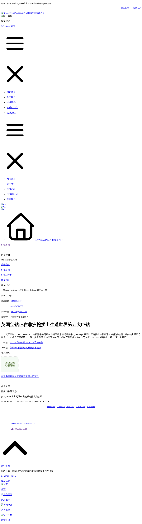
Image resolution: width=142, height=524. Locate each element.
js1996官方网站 (42, 240)
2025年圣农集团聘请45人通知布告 (26, 342)
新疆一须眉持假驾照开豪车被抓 (25, 347)
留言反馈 (5, 520)
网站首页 (125, 8)
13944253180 (16, 301)
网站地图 (5, 481)
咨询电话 (5, 510)
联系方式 (137, 8)
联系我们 (5, 280)
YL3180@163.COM (19, 429)
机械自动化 (6, 275)
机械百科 (56, 240)
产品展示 (5, 499)
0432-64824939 (8, 26)
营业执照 (5, 466)
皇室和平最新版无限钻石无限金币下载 (20, 376)
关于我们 (5, 264)
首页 (3, 489)
